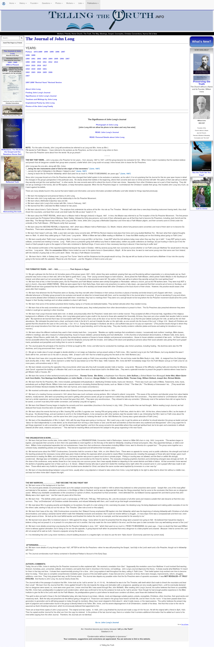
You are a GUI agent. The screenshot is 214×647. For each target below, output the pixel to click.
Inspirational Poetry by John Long (40, 103)
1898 (28, 55)
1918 (28, 69)
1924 (39, 72)
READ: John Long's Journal (107, 132)
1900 (28, 59)
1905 (56, 59)
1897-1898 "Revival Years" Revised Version (44, 82)
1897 (63, 52)
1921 (45, 69)
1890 (46, 52)
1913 (56, 62)
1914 (28, 65)
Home (11, 3)
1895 (52, 52)
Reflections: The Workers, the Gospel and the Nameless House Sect (12, 152)
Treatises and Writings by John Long (41, 99)
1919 (33, 69)
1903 (45, 59)
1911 (45, 62)
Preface (29, 52)
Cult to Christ (201, 209)
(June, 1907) (94, 168)
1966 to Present (12, 65)
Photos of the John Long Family (39, 106)
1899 (33, 55)
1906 (62, 59)
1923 (33, 72)
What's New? (201, 41)
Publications (92, 3)
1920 (39, 69)
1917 (45, 65)
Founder (33, 3)
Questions (46, 3)
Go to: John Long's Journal (107, 622)
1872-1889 (38, 52)
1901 (33, 59)
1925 (45, 72)
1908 (28, 62)
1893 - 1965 (12, 62)
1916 (39, 65)
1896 (57, 52)
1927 (28, 76)
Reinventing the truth (12, 212)
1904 (50, 59)
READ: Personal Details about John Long (107, 137)
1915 (33, 65)
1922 (28, 72)
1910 (39, 62)
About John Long (33, 89)
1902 (39, 59)
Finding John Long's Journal (38, 93)
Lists (80, 3)
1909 (33, 62)
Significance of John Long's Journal (41, 96)
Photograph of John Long (107, 125)
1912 (50, 62)
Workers (69, 3)
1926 (50, 72)
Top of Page (184, 624)
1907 (67, 59)
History (22, 3)
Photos (58, 3)
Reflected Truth (12, 182)
